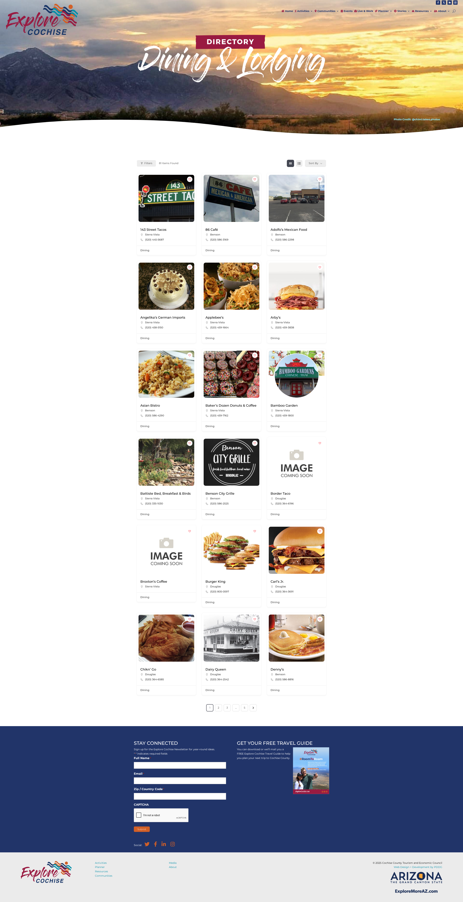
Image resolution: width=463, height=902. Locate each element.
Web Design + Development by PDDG (418, 867)
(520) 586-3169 (219, 239)
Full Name (142, 758)
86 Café (211, 230)
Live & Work (365, 11)
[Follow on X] (444, 2)
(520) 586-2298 (284, 239)
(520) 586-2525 (219, 503)
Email (139, 773)
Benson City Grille (219, 494)
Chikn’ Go (148, 669)
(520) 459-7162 (219, 415)
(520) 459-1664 (219, 327)
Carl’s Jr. (277, 582)
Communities (326, 11)
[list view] (299, 163)
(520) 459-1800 (284, 415)
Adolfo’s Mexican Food (289, 230)
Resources (421, 11)
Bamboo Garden (284, 406)
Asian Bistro (150, 406)
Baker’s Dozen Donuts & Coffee (230, 406)
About (441, 11)
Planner (383, 11)
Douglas (280, 498)
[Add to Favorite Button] (189, 179)
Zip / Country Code (149, 789)
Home (288, 11)
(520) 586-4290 (154, 415)
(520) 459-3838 (284, 327)
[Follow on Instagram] (455, 2)
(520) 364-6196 (284, 503)
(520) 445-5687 (154, 239)
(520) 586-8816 (284, 679)
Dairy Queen (215, 669)
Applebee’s (214, 318)
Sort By (313, 163)
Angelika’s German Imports (162, 318)
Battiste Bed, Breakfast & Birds (165, 494)
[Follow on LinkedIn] (449, 2)
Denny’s (277, 669)
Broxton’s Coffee (153, 582)
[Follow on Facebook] (438, 2)
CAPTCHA (141, 804)
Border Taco (280, 494)
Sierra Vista (152, 234)
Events (347, 11)
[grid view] (290, 163)
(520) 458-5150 (154, 327)
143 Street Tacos (153, 230)
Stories (401, 11)
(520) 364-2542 (219, 679)
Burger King (215, 582)
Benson (215, 234)
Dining (144, 250)
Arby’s (276, 318)
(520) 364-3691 (284, 591)
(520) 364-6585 (154, 679)
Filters (148, 163)
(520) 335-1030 (154, 503)
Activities (302, 11)
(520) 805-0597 (219, 591)
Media (173, 863)
